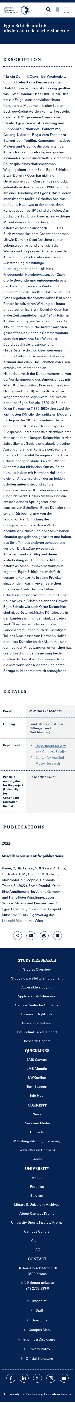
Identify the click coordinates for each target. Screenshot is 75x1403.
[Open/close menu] (66, 11)
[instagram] (50, 1378)
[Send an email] (30, 935)
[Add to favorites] (57, 935)
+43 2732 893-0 (37, 1288)
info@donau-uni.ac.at (37, 1282)
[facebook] (10, 1378)
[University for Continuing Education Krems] (17, 9)
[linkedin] (24, 1378)
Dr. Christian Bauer (42, 777)
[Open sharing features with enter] (17, 935)
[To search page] (48, 10)
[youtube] (64, 1378)
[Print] (44, 935)
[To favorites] (57, 10)
